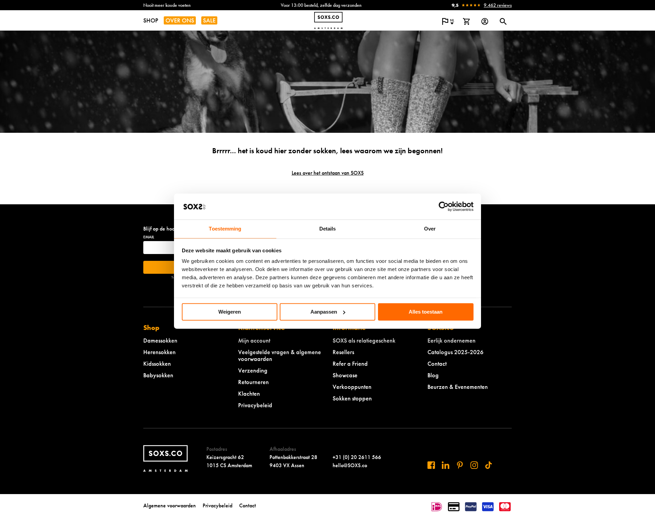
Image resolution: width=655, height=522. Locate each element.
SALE (209, 20)
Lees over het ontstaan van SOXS (328, 172)
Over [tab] (430, 229)
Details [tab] (327, 229)
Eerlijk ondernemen (451, 340)
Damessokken (160, 340)
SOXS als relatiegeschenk (364, 340)
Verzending (252, 370)
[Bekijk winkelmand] (466, 21)
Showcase (345, 375)
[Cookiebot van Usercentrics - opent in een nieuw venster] (444, 206)
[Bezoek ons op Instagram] (474, 465)
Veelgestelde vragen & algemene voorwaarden (279, 355)
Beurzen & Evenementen (457, 387)
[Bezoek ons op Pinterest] (460, 465)
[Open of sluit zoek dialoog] (503, 21)
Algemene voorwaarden (169, 505)
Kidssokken (157, 363)
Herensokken (159, 352)
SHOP (150, 20)
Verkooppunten (352, 387)
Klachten (249, 393)
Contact (437, 363)
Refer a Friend (350, 363)
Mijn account (254, 340)
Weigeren (229, 312)
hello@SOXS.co (350, 465)
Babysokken (158, 375)
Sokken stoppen (352, 398)
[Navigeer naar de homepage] (328, 20)
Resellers (343, 352)
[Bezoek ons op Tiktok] (488, 465)
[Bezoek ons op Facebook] (431, 465)
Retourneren (253, 382)
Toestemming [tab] (225, 229)
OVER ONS (179, 20)
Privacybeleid (255, 405)
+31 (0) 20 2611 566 (357, 457)
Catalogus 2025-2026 (455, 352)
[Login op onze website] (484, 21)
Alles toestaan (425, 312)
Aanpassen (323, 312)
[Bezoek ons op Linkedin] (445, 465)
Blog (433, 375)
